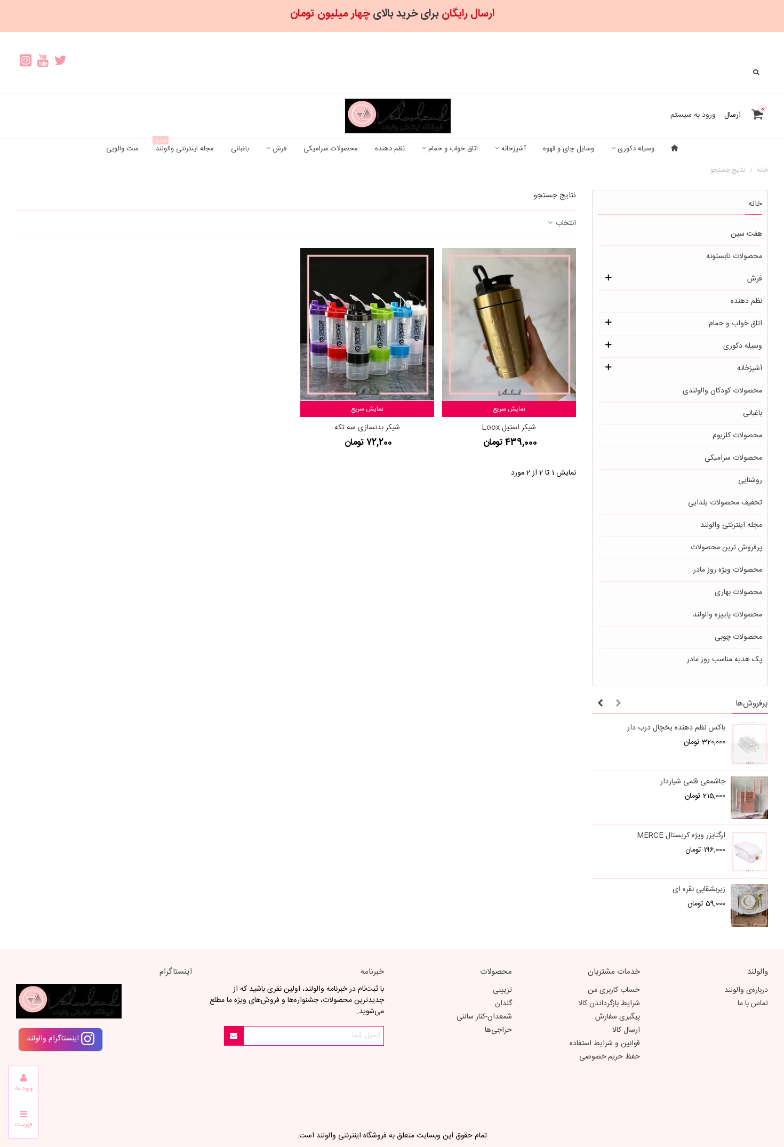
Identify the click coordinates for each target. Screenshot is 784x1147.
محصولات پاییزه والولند (727, 614)
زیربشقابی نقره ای (699, 889)
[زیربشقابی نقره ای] (749, 905)
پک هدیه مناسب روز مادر (724, 659)
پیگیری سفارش (617, 1016)
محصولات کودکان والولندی (722, 390)
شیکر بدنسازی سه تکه (367, 428)
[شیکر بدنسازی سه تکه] (367, 324)
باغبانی (240, 149)
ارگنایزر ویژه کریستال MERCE (681, 835)
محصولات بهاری (738, 592)
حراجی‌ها (498, 1030)
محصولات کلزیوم (737, 435)
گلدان (503, 1003)
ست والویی (122, 149)
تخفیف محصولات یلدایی (725, 502)
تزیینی (502, 990)
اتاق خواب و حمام (453, 149)
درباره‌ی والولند (746, 990)
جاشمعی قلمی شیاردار (692, 782)
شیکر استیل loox (509, 428)
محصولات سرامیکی (330, 149)
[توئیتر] (60, 62)
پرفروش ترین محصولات (726, 547)
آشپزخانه (513, 149)
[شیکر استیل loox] (509, 324)
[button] (618, 704)
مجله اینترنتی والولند (184, 147)
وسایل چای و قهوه (568, 149)
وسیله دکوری (636, 149)
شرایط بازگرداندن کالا (609, 1003)
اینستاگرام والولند (54, 1038)
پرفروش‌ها (751, 703)
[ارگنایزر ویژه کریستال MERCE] (749, 851)
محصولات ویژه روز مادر (727, 570)
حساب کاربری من (614, 990)
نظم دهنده (390, 149)
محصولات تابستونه (734, 256)
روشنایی (750, 480)
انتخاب (565, 223)
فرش (279, 149)
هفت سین (746, 234)
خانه (755, 204)
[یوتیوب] (43, 62)
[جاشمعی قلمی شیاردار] (749, 797)
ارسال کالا (626, 1030)
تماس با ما (753, 1003)
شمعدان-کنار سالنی (484, 1016)
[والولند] (392, 116)
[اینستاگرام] (25, 62)
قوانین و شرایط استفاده (605, 1043)
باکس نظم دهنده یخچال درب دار (676, 728)
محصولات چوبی (738, 637)
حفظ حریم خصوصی (609, 1056)
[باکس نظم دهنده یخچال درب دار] (749, 744)
